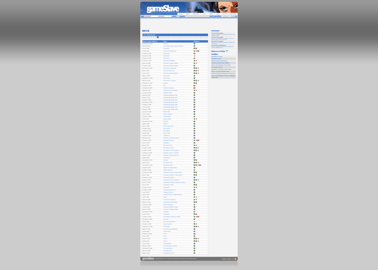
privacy (229, 259)
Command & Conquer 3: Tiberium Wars (172, 175)
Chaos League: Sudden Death (170, 109)
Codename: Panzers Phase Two (171, 155)
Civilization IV (166, 135)
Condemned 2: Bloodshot (169, 199)
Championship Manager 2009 (170, 104)
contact (224, 259)
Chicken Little (166, 111)
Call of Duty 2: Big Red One (169, 51)
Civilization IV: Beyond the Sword (171, 138)
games (187, 13)
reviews (211, 13)
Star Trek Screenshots (217, 67)
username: (148, 16)
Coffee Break (166, 157)
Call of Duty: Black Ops (168, 70)
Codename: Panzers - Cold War (171, 152)
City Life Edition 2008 (168, 126)
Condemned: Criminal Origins (170, 202)
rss (233, 259)
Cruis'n (165, 233)
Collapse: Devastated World (170, 167)
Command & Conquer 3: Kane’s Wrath (172, 172)
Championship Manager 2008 (170, 102)
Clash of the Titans (167, 145)
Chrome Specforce (167, 114)
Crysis (164, 236)
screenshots (196, 13)
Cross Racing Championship (170, 229)
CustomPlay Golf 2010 (168, 253)
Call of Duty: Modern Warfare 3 (170, 73)
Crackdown (166, 211)
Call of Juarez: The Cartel (169, 80)
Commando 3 (166, 187)
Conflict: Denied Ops (168, 204)
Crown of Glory (167, 231)
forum (217, 13)
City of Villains (166, 130)
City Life (165, 123)
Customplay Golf (167, 250)
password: (161, 16)
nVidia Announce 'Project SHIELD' (220, 62)
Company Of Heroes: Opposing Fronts (172, 194)
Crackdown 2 (166, 214)
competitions (232, 13)
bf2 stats (224, 13)
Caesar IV (165, 43)
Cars (164, 85)
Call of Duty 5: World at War (169, 68)
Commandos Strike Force (169, 189)
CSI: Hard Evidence (168, 248)
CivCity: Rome (166, 133)
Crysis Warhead (167, 243)
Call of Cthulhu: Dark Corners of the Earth (173, 46)
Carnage (165, 83)
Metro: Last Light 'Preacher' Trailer (220, 71)
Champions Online (167, 92)
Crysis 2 (165, 238)
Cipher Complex (167, 119)
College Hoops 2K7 (167, 170)
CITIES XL (165, 121)
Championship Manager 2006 (170, 95)
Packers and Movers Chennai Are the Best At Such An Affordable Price (222, 47)
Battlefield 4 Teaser (216, 58)
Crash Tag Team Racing (169, 221)
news (204, 13)
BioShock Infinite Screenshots (219, 60)
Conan (164, 197)
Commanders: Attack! (168, 184)
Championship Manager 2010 (170, 107)
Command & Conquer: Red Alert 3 (171, 180)
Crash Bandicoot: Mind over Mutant (171, 216)
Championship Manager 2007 (170, 97)
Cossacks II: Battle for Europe (170, 207)
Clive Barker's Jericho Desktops (171, 150)
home (180, 13)
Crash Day (166, 219)
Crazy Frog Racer (167, 224)
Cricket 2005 (166, 226)
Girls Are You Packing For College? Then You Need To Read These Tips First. (222, 39)
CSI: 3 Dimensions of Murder (170, 246)
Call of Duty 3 (166, 53)
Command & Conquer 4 (169, 177)
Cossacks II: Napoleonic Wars (170, 209)
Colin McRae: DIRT (168, 162)
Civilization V (166, 142)
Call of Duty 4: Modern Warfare (170, 63)
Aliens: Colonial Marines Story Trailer (221, 65)
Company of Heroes (168, 192)
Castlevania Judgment (168, 88)
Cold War (165, 160)
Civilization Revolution (168, 140)
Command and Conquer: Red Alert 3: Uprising (174, 182)
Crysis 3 (165, 241)
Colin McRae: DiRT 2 (168, 165)
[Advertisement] (189, 23)
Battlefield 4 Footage (216, 56)
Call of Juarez (166, 75)
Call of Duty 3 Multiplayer (169, 60)
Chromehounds (167, 116)
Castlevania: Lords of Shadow (170, 90)
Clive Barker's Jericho (168, 147)
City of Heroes (166, 128)
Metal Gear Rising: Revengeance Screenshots (223, 73)
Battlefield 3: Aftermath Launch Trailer (221, 69)
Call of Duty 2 (166, 48)
